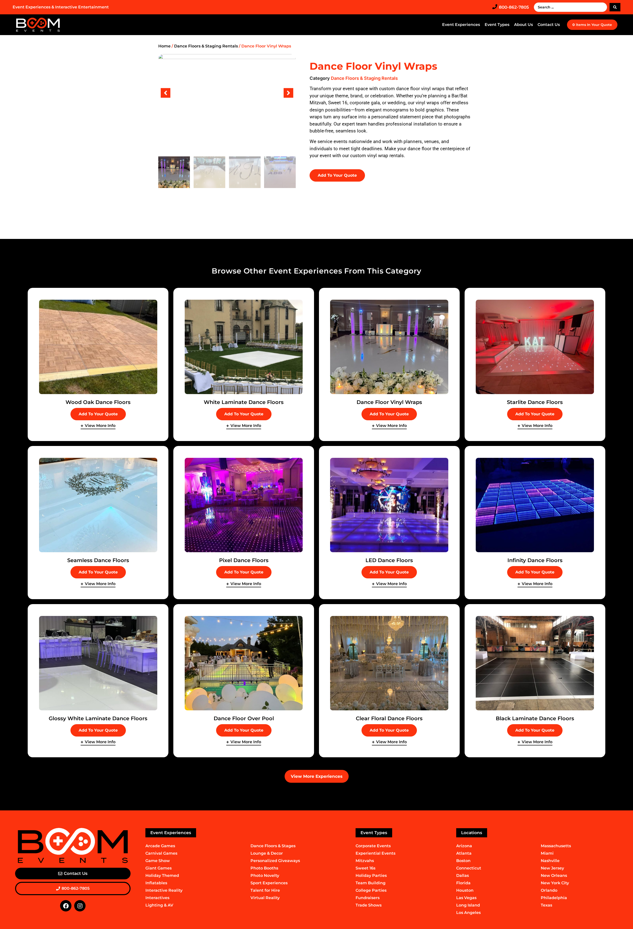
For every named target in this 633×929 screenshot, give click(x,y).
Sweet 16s (365, 868)
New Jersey (552, 868)
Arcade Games (160, 846)
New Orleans (554, 875)
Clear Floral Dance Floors (389, 718)
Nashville (550, 860)
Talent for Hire (265, 890)
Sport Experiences (269, 883)
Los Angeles (468, 912)
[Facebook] (65, 905)
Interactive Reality (163, 890)
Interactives (157, 897)
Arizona (464, 846)
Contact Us (549, 24)
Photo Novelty (264, 875)
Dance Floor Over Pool (244, 718)
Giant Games (158, 868)
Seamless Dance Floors (98, 560)
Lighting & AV (159, 905)
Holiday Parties (371, 875)
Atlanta (464, 853)
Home (164, 46)
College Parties (371, 890)
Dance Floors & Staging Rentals (206, 46)
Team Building (370, 883)
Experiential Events (375, 853)
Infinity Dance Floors (535, 560)
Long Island (468, 905)
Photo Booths (264, 868)
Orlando (549, 890)
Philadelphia (554, 897)
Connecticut (468, 868)
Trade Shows (369, 905)
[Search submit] (615, 7)
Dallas (462, 875)
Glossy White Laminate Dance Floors (98, 718)
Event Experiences (461, 24)
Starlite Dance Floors (535, 402)
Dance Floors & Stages (272, 846)
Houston (465, 890)
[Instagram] (80, 905)
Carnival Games (161, 853)
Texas (546, 905)
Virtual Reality (265, 897)
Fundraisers (368, 897)
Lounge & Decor (266, 853)
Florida (463, 883)
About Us (523, 24)
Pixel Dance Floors (244, 560)
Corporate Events (373, 846)
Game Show (157, 860)
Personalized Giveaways (275, 860)
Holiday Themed (162, 875)
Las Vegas (466, 897)
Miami (547, 853)
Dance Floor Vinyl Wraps (389, 402)
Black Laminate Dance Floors (535, 718)
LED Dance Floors (389, 560)
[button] (165, 93)
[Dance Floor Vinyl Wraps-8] (227, 92)
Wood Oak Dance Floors (98, 402)
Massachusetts (556, 846)
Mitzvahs (365, 860)
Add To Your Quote (337, 175)
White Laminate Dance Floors (244, 402)
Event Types (497, 24)
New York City (555, 883)
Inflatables (156, 883)
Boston (463, 860)
